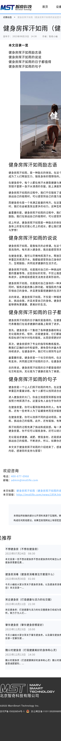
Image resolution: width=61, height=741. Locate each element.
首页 (45, 6)
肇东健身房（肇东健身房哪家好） (25, 625)
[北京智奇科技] (16, 7)
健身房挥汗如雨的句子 (25, 66)
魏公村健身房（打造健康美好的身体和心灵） (31, 650)
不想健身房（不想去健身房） (22, 549)
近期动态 (7, 17)
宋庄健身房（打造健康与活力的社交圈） (29, 599)
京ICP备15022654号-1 (12, 711)
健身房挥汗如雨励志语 (25, 52)
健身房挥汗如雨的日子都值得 (30, 61)
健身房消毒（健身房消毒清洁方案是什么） (30, 574)
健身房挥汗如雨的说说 (25, 57)
